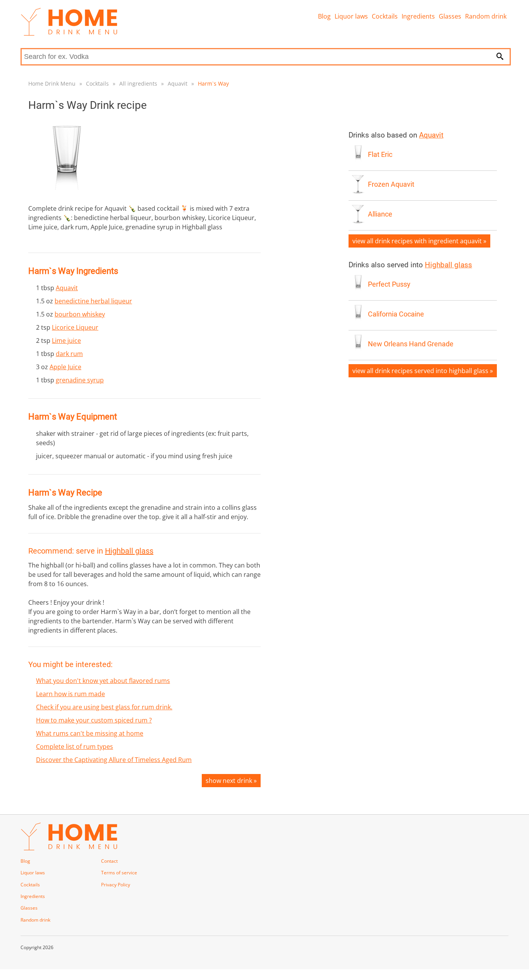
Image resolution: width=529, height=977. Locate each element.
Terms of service (119, 872)
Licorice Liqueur (75, 327)
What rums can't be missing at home (89, 733)
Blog (324, 16)
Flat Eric (380, 154)
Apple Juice (65, 367)
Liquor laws (351, 16)
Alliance (380, 214)
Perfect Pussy (389, 284)
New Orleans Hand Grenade (410, 344)
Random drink (486, 16)
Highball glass (129, 551)
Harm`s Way (213, 83)
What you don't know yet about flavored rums (103, 680)
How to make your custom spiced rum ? (94, 720)
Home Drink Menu (52, 83)
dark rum (69, 353)
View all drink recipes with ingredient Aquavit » (419, 241)
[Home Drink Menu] (69, 33)
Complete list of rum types (74, 746)
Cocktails (385, 16)
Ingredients (418, 16)
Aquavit (177, 83)
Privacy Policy (115, 884)
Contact (109, 861)
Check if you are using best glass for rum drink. (104, 707)
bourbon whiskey (80, 314)
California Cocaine (396, 314)
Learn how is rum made (70, 694)
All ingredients (138, 83)
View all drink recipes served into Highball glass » (422, 370)
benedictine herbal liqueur (93, 301)
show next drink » (231, 780)
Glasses (450, 16)
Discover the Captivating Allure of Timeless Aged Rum (114, 759)
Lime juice (66, 340)
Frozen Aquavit (391, 184)
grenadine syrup (80, 380)
